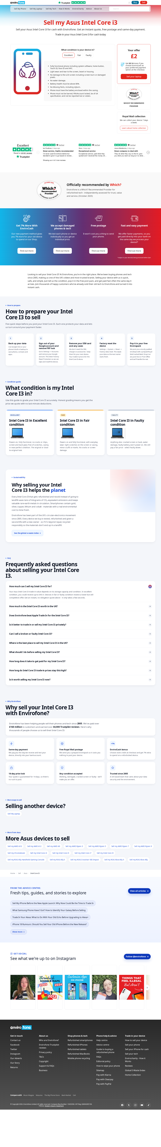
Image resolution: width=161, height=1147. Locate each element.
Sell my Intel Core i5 (60, 853)
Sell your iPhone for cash (137, 1049)
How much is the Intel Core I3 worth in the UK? (80, 606)
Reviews (129, 1065)
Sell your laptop (134, 76)
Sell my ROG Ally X (57, 859)
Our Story (15, 1062)
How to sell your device (136, 1040)
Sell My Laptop (14, 814)
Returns (14, 1067)
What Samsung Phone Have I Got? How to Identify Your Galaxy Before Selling (49, 910)
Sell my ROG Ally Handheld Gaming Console (26, 859)
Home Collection (133, 1074)
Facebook (14, 1044)
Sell (143, 2)
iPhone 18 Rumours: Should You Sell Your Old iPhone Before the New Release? (49, 924)
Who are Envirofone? (49, 1040)
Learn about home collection (134, 128)
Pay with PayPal (103, 1084)
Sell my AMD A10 (15, 846)
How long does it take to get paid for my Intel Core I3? (80, 661)
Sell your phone (132, 1044)
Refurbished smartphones (80, 1040)
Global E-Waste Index (135, 1070)
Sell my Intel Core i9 (105, 853)
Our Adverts (16, 1058)
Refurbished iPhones (78, 1044)
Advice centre (102, 1044)
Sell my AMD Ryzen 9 (143, 846)
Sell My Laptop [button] (36, 9)
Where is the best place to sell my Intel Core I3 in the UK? (80, 643)
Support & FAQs (46, 1065)
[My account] (129, 2)
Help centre (101, 1040)
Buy (135, 2)
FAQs (98, 1056)
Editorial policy (103, 1061)
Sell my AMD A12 (34, 846)
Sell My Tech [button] (51, 9)
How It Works (64, 9)
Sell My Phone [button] (20, 9)
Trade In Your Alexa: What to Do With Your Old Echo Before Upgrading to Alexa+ (50, 917)
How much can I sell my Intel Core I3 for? (80, 586)
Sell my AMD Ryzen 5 (97, 846)
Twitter (13, 1049)
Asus (25, 873)
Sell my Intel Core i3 (38, 853)
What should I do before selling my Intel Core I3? (80, 652)
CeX (74, 1095)
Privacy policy (45, 1052)
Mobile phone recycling (79, 1058)
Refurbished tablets (77, 1049)
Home (12, 873)
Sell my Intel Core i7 (83, 853)
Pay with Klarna (103, 1074)
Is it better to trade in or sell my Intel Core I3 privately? (80, 624)
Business (43, 1070)
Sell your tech (131, 1053)
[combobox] (113, 9)
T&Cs (41, 1056)
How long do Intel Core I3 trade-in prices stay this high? (80, 670)
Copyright (43, 1061)
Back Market (66, 1095)
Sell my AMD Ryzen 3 (74, 846)
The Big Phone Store (52, 1095)
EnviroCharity (78, 9)
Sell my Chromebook (16, 853)
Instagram (15, 1053)
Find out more (26, 250)
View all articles (139, 891)
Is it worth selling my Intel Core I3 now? (80, 679)
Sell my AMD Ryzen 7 (120, 846)
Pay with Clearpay (104, 1079)
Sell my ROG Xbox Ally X (114, 859)
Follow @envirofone (137, 956)
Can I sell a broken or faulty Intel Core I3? (80, 633)
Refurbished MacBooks (79, 1053)
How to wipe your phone (108, 1065)
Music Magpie (28, 1095)
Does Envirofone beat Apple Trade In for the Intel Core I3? (80, 615)
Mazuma (39, 1095)
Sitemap (100, 1070)
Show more (18, 932)
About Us (98, 9)
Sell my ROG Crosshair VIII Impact (84, 859)
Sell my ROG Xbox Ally (139, 859)
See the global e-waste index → (27, 533)
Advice (89, 9)
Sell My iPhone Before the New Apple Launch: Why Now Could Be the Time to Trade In (53, 903)
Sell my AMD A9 (53, 846)
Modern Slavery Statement (54, 1106)
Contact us (15, 1040)
